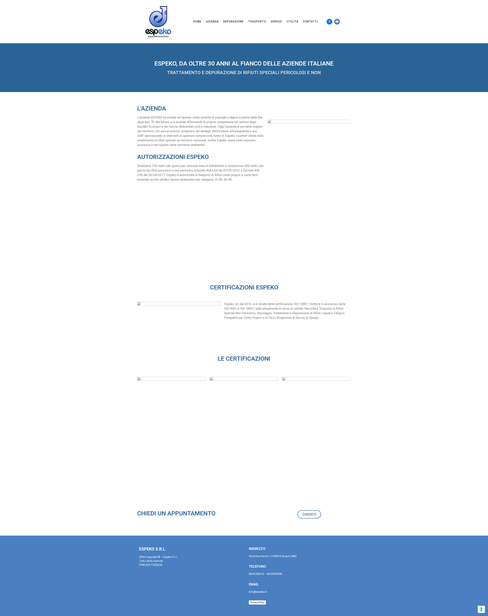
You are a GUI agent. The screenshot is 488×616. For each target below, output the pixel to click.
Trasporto (257, 21)
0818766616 (256, 573)
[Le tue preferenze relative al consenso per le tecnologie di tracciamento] (481, 609)
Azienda (212, 21)
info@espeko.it (258, 591)
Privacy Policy (257, 602)
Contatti (310, 21)
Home (197, 21)
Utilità (292, 21)
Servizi (276, 21)
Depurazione (233, 21)
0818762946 (274, 573)
